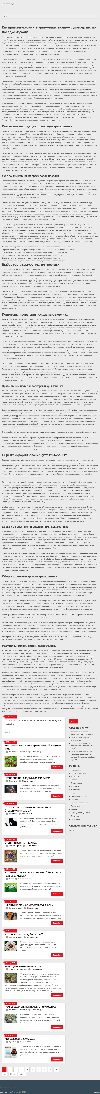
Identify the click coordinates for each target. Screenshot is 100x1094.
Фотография (76, 816)
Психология (75, 806)
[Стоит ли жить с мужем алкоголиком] (12, 788)
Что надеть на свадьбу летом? (24, 934)
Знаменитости (76, 783)
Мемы (73, 793)
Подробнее (57, 766)
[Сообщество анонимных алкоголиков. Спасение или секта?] (12, 821)
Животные (75, 776)
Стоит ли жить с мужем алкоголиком (27, 778)
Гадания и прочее (78, 770)
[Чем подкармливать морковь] (12, 978)
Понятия (74, 799)
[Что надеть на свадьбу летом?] (12, 946)
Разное (74, 809)
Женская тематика (78, 773)
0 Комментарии (37, 752)
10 (56, 1069)
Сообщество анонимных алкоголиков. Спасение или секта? (82, 745)
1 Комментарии (37, 1010)
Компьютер (75, 786)
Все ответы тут (8, 4)
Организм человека (79, 796)
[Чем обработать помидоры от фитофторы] (12, 1018)
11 (5, 1074)
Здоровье (75, 780)
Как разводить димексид (20, 1038)
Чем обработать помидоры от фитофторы (31, 1006)
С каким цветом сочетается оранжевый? (30, 905)
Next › (12, 1074)
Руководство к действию (80, 813)
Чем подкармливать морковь (23, 966)
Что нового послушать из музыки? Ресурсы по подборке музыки (83, 757)
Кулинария (75, 790)
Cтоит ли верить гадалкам (81, 751)
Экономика (75, 819)
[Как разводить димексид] (12, 1052)
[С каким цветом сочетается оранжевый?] (12, 915)
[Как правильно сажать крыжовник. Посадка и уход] (12, 761)
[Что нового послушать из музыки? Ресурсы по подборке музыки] (12, 887)
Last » (22, 1074)
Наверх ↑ (96, 1092)
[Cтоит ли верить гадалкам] (12, 855)
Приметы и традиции (79, 803)
